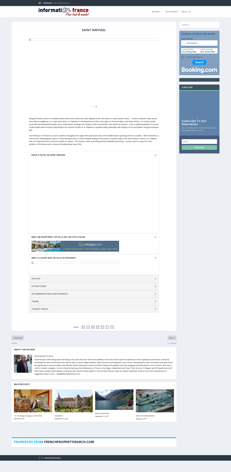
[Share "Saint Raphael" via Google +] (92, 351)
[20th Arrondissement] (155, 425)
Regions (155, 12)
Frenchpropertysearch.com (69, 466)
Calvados (59, 440)
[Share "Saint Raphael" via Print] (112, 351)
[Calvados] (74, 425)
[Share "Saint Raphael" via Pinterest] (97, 351)
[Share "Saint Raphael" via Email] (107, 351)
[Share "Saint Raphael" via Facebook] (83, 351)
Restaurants (171, 12)
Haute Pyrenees (102, 438)
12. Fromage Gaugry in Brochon (28, 440)
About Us (186, 12)
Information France (43, 380)
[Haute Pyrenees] (114, 424)
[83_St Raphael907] (94, 87)
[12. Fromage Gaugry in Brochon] (33, 425)
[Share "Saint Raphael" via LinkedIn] (102, 351)
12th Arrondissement (61, 3)
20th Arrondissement (145, 440)
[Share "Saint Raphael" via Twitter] (88, 351)
